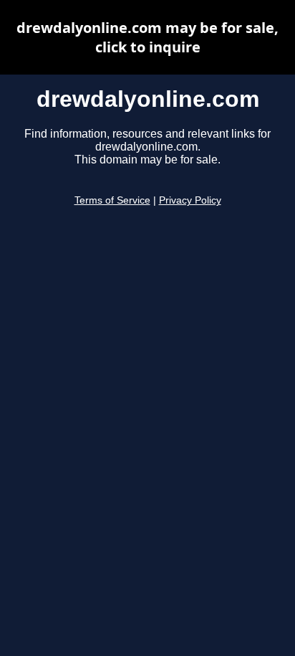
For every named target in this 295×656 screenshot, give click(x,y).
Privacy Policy (190, 200)
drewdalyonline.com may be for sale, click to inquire (147, 37)
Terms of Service (112, 200)
